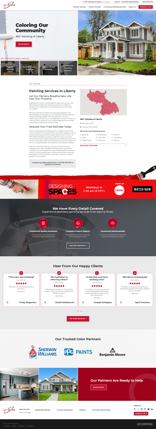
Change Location (106, 1)
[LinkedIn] (152, 409)
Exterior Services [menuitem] (79, 7)
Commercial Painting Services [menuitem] (115, 7)
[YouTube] (148, 409)
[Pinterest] (145, 409)
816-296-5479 (87, 123)
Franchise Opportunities (101, 410)
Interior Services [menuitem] (95, 7)
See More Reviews (77, 319)
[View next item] (81, 311)
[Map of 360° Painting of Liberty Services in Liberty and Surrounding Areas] (103, 102)
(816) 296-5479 (148, 1)
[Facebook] (135, 409)
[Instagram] (142, 409)
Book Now (23, 44)
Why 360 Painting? (77, 246)
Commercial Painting (65, 410)
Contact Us (145, 7)
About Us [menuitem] (132, 7)
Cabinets (82, 410)
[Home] (9, 5)
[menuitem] (6, 426)
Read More (21, 291)
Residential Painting (42, 410)
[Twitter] (138, 409)
